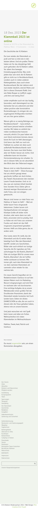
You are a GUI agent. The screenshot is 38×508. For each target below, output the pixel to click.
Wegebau (4, 425)
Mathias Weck (9, 47)
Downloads (5, 440)
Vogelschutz (5, 427)
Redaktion (5, 410)
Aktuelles (4, 386)
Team (3, 397)
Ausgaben (5, 412)
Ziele (3, 384)
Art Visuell (22, 507)
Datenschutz (6, 458)
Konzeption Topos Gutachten (11, 446)
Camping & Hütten (8, 438)
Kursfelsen (5, 434)
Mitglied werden (7, 390)
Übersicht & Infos (7, 432)
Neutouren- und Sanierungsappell (12, 423)
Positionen (5, 444)
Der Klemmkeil (25, 44)
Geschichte (5, 408)
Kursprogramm (6, 395)
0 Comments (21, 47)
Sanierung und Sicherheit (10, 416)
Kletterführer (6, 436)
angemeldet (16, 343)
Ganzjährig (5, 403)
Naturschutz (5, 450)
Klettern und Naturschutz (10, 388)
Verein (4, 442)
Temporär (4, 401)
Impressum (5, 455)
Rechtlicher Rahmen (8, 448)
